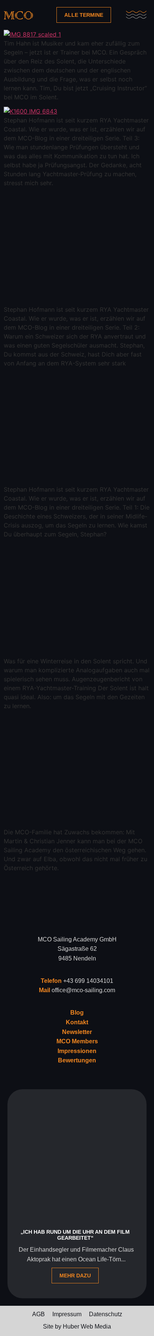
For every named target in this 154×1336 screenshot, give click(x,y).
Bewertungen (77, 1060)
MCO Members (77, 1041)
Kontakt (77, 1022)
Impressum (66, 1314)
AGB (38, 1314)
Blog (77, 1012)
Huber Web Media (87, 1326)
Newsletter (77, 1032)
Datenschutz (105, 1314)
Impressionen (77, 1051)
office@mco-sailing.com (83, 990)
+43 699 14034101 (88, 981)
